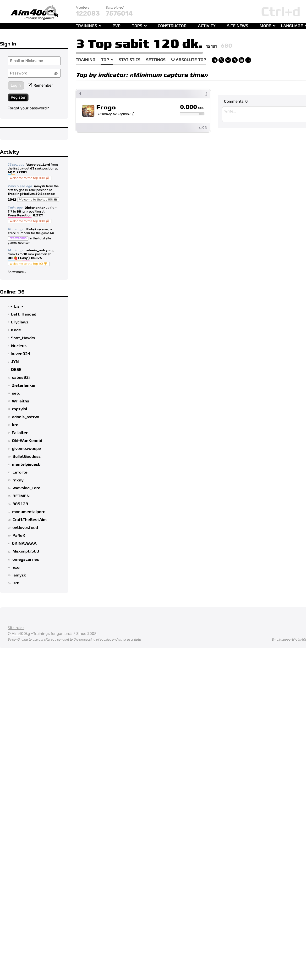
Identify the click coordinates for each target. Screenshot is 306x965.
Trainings (86, 25)
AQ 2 (11, 172)
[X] (221, 60)
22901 (21, 172)
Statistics (129, 59)
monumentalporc (28, 511)
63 (32, 168)
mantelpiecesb (26, 464)
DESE (16, 369)
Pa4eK (31, 229)
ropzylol (19, 409)
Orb (15, 583)
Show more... (17, 272)
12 (26, 190)
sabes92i (21, 377)
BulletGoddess (26, 456)
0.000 (192, 107)
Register (18, 97)
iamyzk (39, 186)
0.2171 (38, 215)
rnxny (17, 480)
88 (19, 211)
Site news (237, 25)
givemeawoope (26, 448)
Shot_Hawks (23, 338)
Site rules (16, 628)
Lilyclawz (19, 322)
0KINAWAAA (24, 543)
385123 (20, 504)
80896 (36, 258)
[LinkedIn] (241, 60)
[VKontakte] (228, 60)
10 (25, 254)
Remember (43, 85)
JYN (15, 361)
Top (105, 59)
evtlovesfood (25, 527)
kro (15, 425)
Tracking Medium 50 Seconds (31, 194)
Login (16, 85)
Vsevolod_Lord (38, 164)
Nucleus (19, 346)
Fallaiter (20, 432)
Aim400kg (21, 633)
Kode (16, 330)
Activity (207, 25)
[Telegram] (215, 60)
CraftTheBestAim (29, 519)
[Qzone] (235, 60)
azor (16, 567)
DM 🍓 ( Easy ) (19, 258)
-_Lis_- (17, 306)
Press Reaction (20, 215)
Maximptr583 (25, 551)
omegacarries (25, 559)
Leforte (19, 472)
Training (85, 59)
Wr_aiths (20, 401)
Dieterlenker (35, 207)
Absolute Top (191, 59)
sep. (16, 393)
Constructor (172, 25)
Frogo (106, 107)
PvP (116, 25)
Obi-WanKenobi (27, 440)
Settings (155, 59)
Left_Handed (23, 314)
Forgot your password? (28, 108)
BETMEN (21, 496)
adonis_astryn (38, 250)
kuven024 (20, 353)
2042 (12, 199)
